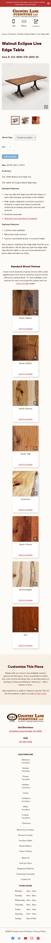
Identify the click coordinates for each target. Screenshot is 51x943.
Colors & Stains (23, 283)
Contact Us (25, 879)
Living (25, 793)
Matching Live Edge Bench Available (20, 218)
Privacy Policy (40, 931)
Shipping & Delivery (25, 868)
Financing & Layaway (25, 874)
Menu (24, 26)
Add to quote (10, 156)
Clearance (26, 823)
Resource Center (25, 835)
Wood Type (7, 137)
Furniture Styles (25, 840)
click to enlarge (26, 329)
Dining (20, 34)
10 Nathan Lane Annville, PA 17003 (25, 731)
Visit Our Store (25, 863)
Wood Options (25, 846)
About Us (25, 858)
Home (4, 34)
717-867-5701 (40, 693)
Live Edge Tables (43, 34)
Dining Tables (30, 34)
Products (12, 34)
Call (13, 26)
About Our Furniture (25, 830)
